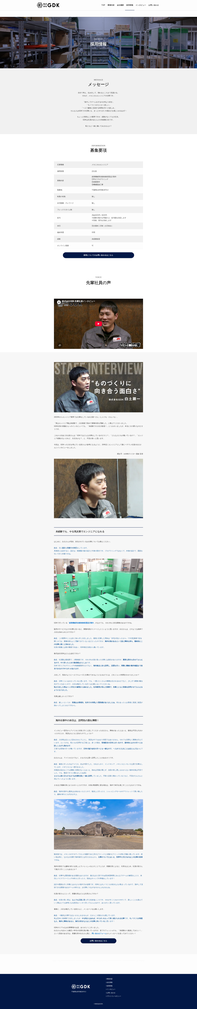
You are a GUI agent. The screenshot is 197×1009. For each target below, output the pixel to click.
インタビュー (111, 989)
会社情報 (109, 982)
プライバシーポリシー (114, 996)
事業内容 (109, 979)
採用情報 (109, 986)
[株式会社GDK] (48, 5)
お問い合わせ (111, 993)
